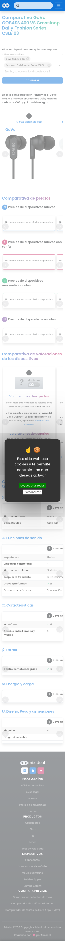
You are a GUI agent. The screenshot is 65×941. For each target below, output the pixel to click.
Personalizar (32, 492)
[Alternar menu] (58, 5)
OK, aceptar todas (32, 485)
